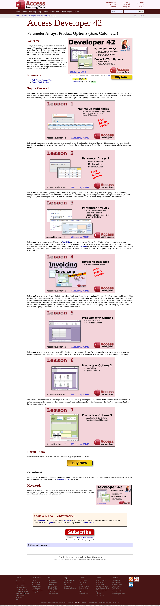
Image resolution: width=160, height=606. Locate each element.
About (81, 578)
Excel (18, 583)
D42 (54, 16)
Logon (69, 12)
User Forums (52, 584)
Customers (36, 578)
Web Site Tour (68, 582)
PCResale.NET (84, 594)
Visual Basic (20, 593)
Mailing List (83, 592)
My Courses (36, 584)
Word (17, 585)
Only (80, 79)
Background (83, 580)
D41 (136, 16)
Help (39, 12)
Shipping (99, 594)
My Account (36, 582)
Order (98, 578)
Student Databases (38, 590)
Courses (25, 12)
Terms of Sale (100, 595)
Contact (45, 12)
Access (18, 581)
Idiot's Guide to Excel (102, 588)
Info (49, 578)
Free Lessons (83, 590)
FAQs (65, 584)
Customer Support (69, 580)
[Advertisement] (80, 567)
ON (109, 75)
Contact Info (116, 580)
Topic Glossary (53, 586)
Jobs (80, 584)
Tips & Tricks (52, 588)
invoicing (83, 246)
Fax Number (115, 588)
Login (34, 580)
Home (18, 12)
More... (18, 599)
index (23, 581)
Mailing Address (117, 584)
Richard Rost (83, 588)
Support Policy (116, 582)
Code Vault (51, 592)
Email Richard (116, 592)
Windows (19, 587)
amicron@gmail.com (118, 594)
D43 (141, 16)
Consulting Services (70, 588)
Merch (52, 12)
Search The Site (53, 590)
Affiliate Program (84, 586)
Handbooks (99, 582)
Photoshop (19, 591)
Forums (76, 12)
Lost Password (36, 586)
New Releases (52, 582)
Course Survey (116, 590)
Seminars (19, 597)
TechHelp (32, 12)
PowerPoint (19, 589)
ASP (17, 595)
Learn (18, 578)
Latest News (52, 580)
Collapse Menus (53, 594)
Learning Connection (102, 586)
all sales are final (63, 479)
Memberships (36, 588)
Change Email (36, 592)
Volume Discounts (101, 590)
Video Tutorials (101, 580)
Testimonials (83, 582)
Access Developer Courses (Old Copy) (36, 16)
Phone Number (116, 586)
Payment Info (100, 592)
